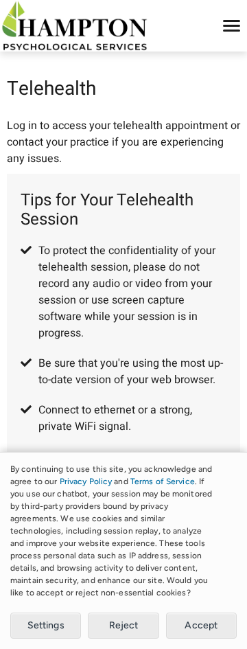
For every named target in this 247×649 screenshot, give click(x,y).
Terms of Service (162, 481)
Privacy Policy (86, 481)
